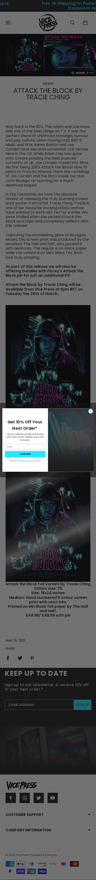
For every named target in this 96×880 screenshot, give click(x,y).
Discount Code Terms (23, 461)
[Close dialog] (91, 411)
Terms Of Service (31, 461)
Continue (25, 454)
